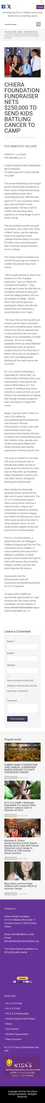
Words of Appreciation (17, 1034)
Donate (40, 7)
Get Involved (12, 1029)
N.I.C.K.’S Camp (14, 1003)
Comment (12, 700)
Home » (20, 32)
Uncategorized (11, 815)
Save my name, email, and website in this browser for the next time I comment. (22, 685)
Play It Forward (13, 1039)
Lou (34, 137)
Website (11, 665)
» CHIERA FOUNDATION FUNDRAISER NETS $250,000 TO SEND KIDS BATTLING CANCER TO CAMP (21, 36)
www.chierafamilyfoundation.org (20, 607)
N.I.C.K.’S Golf (13, 1008)
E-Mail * (11, 653)
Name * (11, 641)
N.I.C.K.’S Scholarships (17, 1013)
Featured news (31, 32)
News (9, 1024)
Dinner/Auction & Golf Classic (20, 1018)
